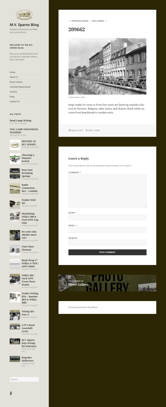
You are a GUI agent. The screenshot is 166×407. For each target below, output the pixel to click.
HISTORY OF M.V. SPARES (29, 143)
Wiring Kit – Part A (29, 313)
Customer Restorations (20, 86)
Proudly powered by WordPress (82, 307)
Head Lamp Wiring (20, 120)
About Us (14, 77)
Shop (12, 96)
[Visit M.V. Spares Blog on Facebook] (11, 394)
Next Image (98, 20)
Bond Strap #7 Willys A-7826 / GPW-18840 (30, 263)
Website (72, 238)
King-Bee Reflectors (28, 359)
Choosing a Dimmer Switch (28, 158)
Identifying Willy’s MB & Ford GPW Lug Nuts (30, 218)
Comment (74, 172)
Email (72, 225)
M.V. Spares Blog (24, 24)
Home (12, 72)
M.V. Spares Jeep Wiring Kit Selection (29, 343)
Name (72, 212)
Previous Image (80, 20)
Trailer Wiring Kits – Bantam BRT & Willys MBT (30, 298)
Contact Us (14, 101)
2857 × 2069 (94, 130)
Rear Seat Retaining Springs (27, 173)
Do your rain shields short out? (29, 234)
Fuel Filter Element (28, 248)
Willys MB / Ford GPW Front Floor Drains (28, 280)
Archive (13, 91)
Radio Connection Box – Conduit (30, 188)
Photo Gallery (16, 82)
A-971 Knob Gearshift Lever (28, 328)
